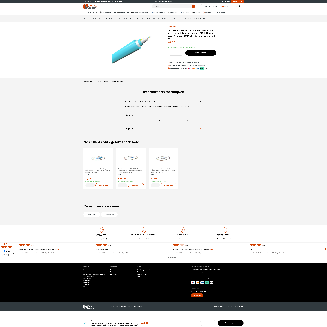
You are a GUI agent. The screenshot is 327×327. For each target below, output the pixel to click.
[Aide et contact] (236, 6)
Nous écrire (197, 295)
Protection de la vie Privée (144, 272)
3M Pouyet (86, 284)
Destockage (208, 12)
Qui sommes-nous (142, 274)
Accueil (85, 18)
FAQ (111, 272)
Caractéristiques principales (140, 101)
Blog (138, 276)
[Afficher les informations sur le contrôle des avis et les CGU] (13, 253)
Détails (99, 81)
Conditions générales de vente (145, 270)
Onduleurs (197, 12)
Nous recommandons (118, 81)
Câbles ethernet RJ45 (159, 12)
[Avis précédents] (16, 249)
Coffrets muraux (124, 12)
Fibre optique (186, 12)
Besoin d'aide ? (221, 12)
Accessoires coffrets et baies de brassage (94, 274)
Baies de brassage (106, 12)
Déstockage (86, 287)
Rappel (106, 81)
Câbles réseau (87, 278)
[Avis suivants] (325, 249)
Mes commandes (115, 270)
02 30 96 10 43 (226, 1)
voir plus (57, 249)
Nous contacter (237, 1)
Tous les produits (92, 12)
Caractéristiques (88, 81)
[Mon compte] (239, 6)
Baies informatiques (88, 270)
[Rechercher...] (193, 6)
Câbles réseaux (174, 12)
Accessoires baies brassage (140, 12)
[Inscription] (243, 272)
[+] (181, 52)
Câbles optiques (109, 18)
